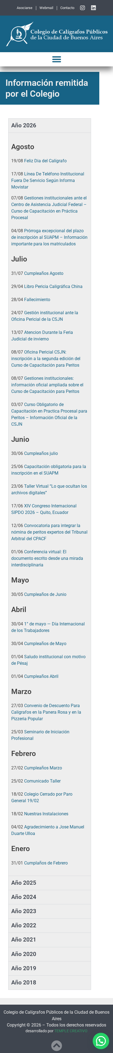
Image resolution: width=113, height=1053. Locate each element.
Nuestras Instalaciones (46, 813)
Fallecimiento (37, 299)
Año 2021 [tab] (23, 939)
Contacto (67, 8)
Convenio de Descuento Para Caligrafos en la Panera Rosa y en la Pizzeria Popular (46, 712)
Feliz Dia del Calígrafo (45, 160)
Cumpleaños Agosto (43, 273)
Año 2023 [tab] (23, 911)
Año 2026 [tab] (23, 125)
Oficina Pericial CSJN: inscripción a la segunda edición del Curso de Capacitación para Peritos (45, 358)
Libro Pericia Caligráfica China (53, 286)
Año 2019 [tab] (23, 968)
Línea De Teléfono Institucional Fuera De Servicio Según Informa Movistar (47, 180)
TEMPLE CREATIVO (70, 1031)
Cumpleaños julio (41, 453)
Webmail (46, 8)
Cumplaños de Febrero (46, 863)
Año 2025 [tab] (23, 883)
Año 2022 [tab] (23, 925)
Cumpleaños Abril (41, 676)
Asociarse (24, 8)
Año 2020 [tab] (23, 954)
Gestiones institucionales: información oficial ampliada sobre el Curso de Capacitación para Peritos (47, 385)
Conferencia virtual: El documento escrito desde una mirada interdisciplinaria (47, 558)
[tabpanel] (49, 504)
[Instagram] (82, 7)
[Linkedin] (93, 7)
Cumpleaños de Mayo (45, 643)
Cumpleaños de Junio (45, 594)
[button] (56, 59)
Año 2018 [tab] (23, 982)
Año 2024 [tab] (23, 897)
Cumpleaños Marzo (43, 767)
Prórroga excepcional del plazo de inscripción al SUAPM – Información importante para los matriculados (49, 237)
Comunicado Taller (42, 781)
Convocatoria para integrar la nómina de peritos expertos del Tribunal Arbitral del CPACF (49, 532)
